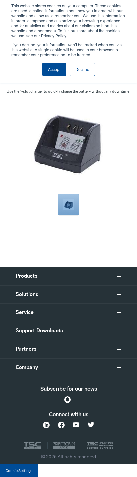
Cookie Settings (19, 470)
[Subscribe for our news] (67, 399)
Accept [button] (54, 69)
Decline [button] (82, 69)
